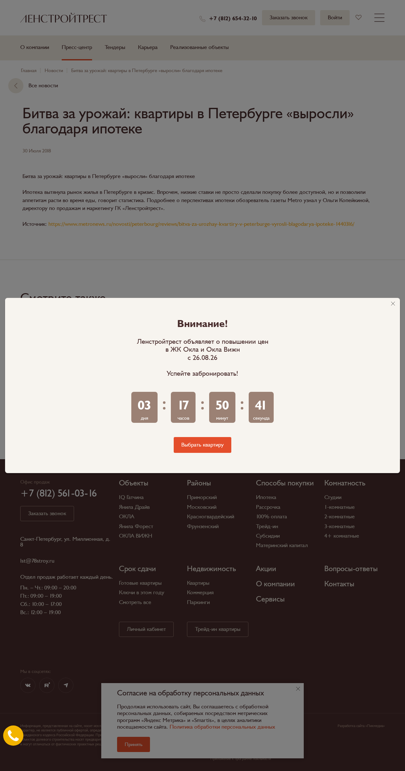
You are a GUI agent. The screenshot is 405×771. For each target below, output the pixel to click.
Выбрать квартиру (202, 444)
